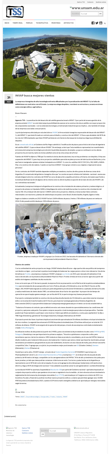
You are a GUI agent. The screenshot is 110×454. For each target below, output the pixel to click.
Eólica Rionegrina (27, 328)
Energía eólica (45, 396)
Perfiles (29, 23)
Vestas (27, 348)
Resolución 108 (56, 370)
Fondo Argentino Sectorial (65, 352)
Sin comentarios (20, 405)
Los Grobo (66, 274)
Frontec (28, 274)
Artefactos (69, 23)
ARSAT (30, 123)
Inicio (7, 23)
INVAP (54, 132)
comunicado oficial (26, 144)
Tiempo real (18, 23)
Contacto (90, 2)
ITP (73, 355)
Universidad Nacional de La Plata (50, 355)
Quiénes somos (101, 2)
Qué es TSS (81, 2)
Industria (59, 396)
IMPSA (96, 332)
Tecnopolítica (42, 23)
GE (78, 345)
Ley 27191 (59, 375)
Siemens (95, 345)
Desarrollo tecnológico (33, 396)
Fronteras (55, 23)
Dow (17, 286)
